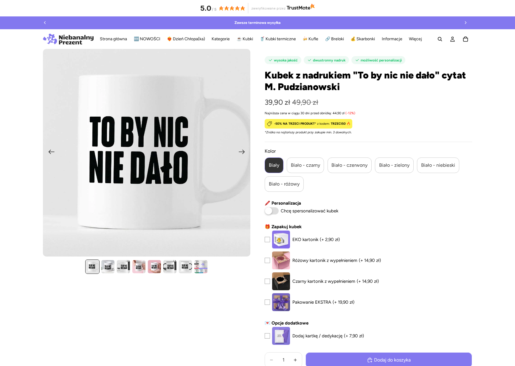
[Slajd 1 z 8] (92, 266)
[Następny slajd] (465, 22)
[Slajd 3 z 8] (123, 266)
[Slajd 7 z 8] (185, 266)
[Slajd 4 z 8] (138, 266)
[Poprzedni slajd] (45, 22)
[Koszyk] (465, 39)
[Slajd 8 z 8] (200, 266)
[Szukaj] (439, 39)
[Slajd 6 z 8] (169, 266)
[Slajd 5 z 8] (154, 266)
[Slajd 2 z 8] (107, 266)
